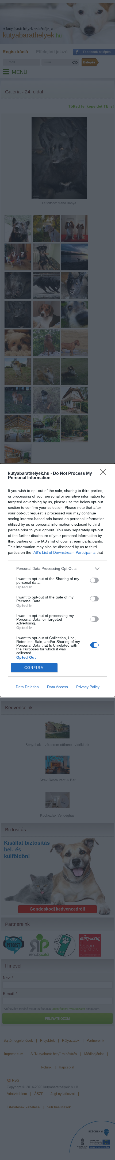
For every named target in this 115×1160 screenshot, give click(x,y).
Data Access (57, 687)
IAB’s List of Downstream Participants (63, 552)
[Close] (104, 474)
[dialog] (57, 580)
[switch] (94, 580)
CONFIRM (34, 668)
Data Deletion (27, 687)
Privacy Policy (87, 687)
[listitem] (57, 568)
